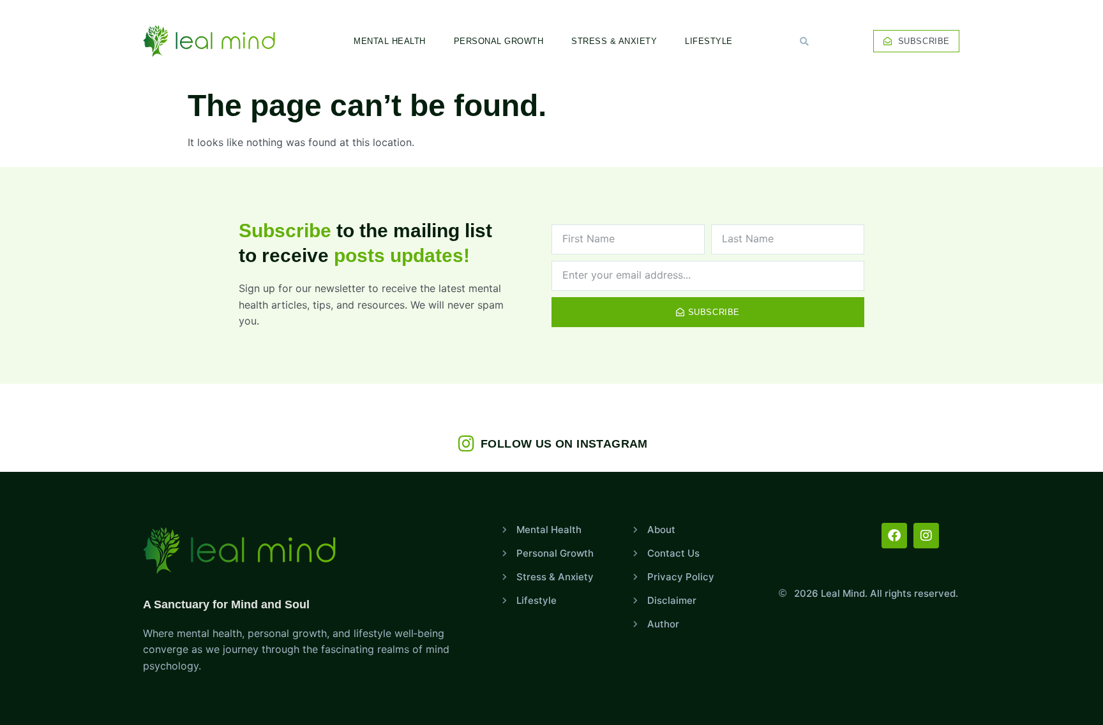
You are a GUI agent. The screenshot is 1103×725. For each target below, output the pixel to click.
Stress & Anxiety (614, 41)
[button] (804, 41)
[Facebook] (894, 535)
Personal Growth (499, 41)
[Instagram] (926, 535)
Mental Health (390, 41)
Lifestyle (709, 41)
